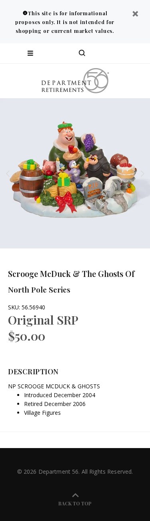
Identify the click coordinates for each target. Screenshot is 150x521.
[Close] (135, 14)
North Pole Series (39, 289)
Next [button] (142, 173)
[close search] (137, 53)
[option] (75, 173)
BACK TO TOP (75, 503)
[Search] (82, 53)
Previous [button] (7, 173)
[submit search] (111, 53)
